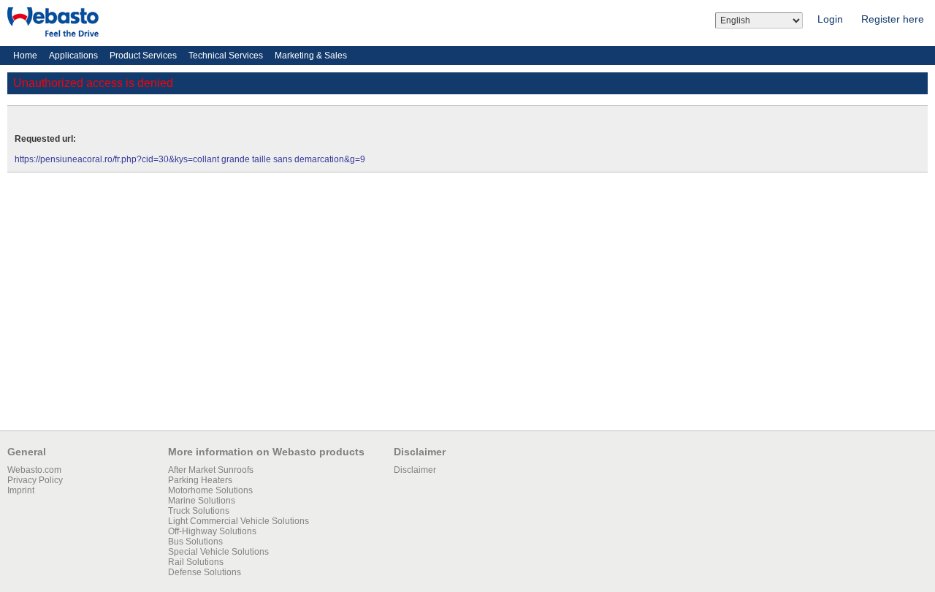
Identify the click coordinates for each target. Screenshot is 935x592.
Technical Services (225, 55)
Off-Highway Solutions (212, 531)
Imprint (20, 490)
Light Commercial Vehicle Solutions (238, 521)
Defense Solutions (204, 572)
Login (830, 19)
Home (25, 55)
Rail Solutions (196, 562)
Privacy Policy (35, 480)
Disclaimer (415, 470)
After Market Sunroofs (210, 470)
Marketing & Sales (311, 55)
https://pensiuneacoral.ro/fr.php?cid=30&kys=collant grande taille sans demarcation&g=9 (190, 159)
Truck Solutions (198, 511)
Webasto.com (34, 470)
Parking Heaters (200, 480)
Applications (73, 55)
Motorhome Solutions (210, 490)
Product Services (143, 55)
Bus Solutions (195, 541)
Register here (892, 19)
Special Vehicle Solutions (218, 552)
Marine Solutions (201, 501)
